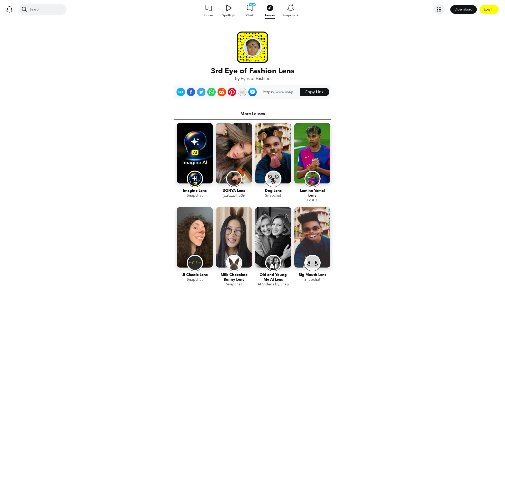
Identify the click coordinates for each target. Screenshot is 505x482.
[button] (180, 92)
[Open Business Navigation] (439, 9)
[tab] (252, 114)
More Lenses (252, 114)
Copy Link (314, 92)
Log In (489, 9)
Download (463, 9)
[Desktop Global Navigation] (9, 9)
